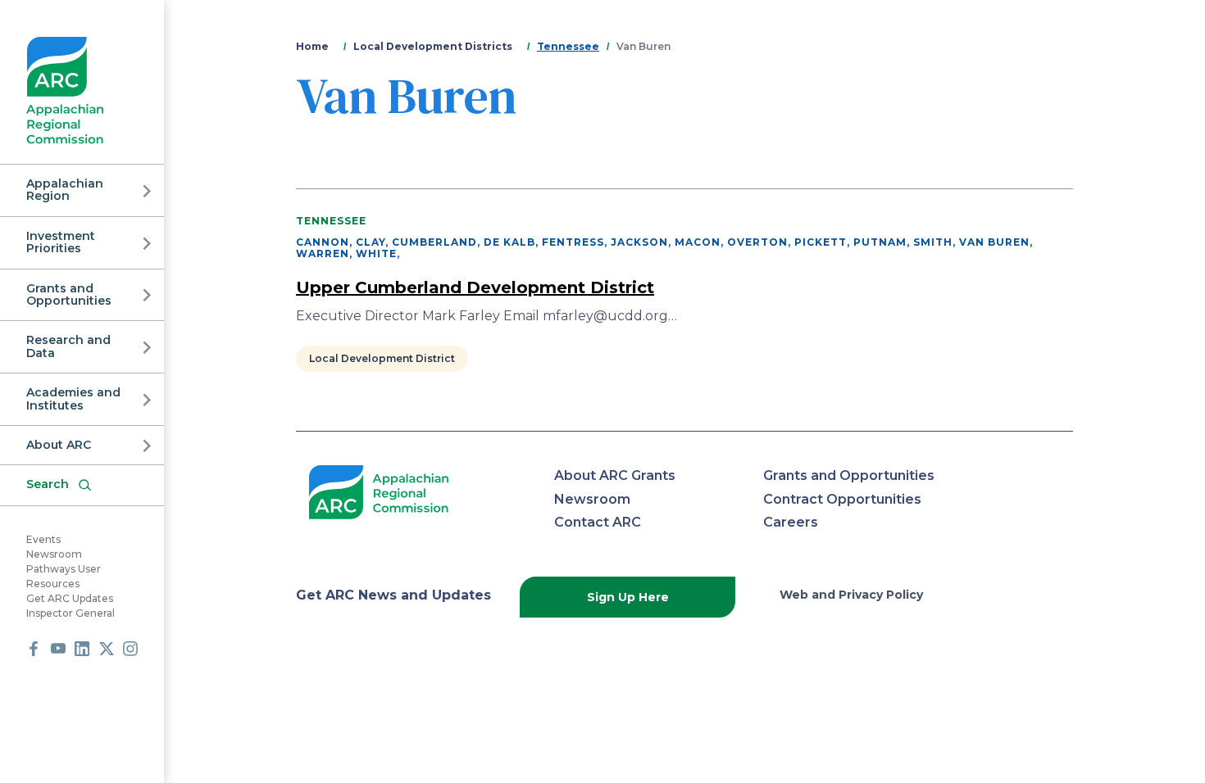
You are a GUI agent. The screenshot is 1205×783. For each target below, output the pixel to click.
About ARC (58, 444)
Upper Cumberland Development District (475, 287)
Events (43, 539)
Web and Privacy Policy (851, 594)
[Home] (65, 90)
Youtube (58, 648)
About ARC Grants (614, 475)
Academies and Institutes (73, 398)
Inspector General (70, 613)
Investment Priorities (60, 242)
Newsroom (54, 554)
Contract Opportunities (842, 499)
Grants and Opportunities (68, 294)
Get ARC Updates (69, 598)
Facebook (33, 648)
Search (47, 484)
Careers (790, 522)
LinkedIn (82, 648)
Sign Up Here (628, 597)
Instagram (130, 648)
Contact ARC (597, 522)
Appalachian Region (64, 189)
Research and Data (68, 346)
